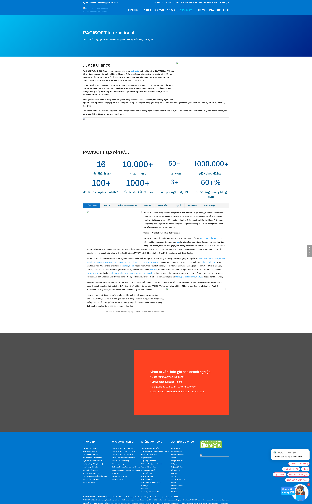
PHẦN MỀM (133, 10)
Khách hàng (163, 206)
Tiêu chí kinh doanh (90, 451)
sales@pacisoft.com (170, 381)
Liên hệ (167, 497)
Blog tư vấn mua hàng (91, 479)
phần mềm (135, 71)
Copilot (141, 273)
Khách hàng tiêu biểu (90, 467)
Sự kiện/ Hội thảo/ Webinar (92, 461)
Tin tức (115, 497)
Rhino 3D (155, 262)
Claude (123, 273)
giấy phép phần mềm (208, 238)
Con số (147, 206)
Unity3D (199, 277)
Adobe (222, 259)
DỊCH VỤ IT (159, 10)
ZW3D (89, 273)
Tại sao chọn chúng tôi (91, 473)
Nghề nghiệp (209, 206)
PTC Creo (100, 262)
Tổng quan (92, 206)
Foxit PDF (211, 262)
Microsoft (203, 259)
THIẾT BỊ (147, 10)
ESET (115, 262)
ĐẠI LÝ (211, 10)
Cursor (130, 273)
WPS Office (213, 259)
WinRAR (153, 270)
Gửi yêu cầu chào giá (119, 476)
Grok (135, 273)
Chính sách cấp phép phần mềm (123, 458)
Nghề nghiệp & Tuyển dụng (93, 464)
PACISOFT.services (189, 2)
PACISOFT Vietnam (90, 448)
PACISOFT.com (172, 2)
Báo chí (121, 497)
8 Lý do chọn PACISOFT (127, 206)
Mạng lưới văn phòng (90, 470)
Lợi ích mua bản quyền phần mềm (95, 476)
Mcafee (125, 266)
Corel (131, 266)
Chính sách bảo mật (156, 497)
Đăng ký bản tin (117, 479)
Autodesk (91, 262)
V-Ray (95, 273)
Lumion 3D (145, 262)
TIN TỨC (171, 10)
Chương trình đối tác (90, 454)
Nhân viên (192, 206)
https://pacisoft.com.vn (185, 277)
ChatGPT (115, 273)
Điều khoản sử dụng (141, 497)
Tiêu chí (107, 206)
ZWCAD (108, 262)
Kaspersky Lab (124, 262)
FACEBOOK (159, 2)
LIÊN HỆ (220, 10)
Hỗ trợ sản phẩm (89, 482)
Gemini (149, 273)
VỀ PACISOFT (186, 10)
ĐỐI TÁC (201, 10)
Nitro (204, 262)
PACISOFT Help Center (208, 2)
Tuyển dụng (224, 2)
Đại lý (178, 206)
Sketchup (136, 262)
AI (178, 242)
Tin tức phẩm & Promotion (92, 458)
